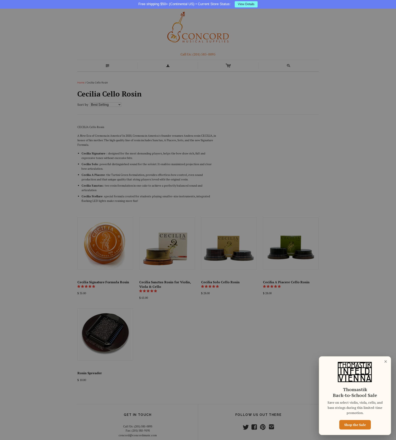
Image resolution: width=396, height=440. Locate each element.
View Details (246, 4)
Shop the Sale (355, 424)
